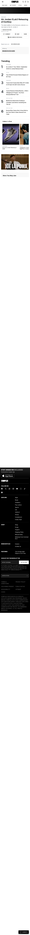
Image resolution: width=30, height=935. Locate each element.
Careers (17, 544)
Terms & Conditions (5, 582)
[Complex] (15, 2)
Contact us (18, 546)
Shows (17, 514)
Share (25, 34)
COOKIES (3, 591)
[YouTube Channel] (17, 488)
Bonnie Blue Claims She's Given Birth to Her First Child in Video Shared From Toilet (17, 112)
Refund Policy (19, 534)
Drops (16, 527)
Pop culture (18, 505)
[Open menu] (2, 1)
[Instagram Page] (13, 488)
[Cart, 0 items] (28, 2)
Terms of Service (15, 569)
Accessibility (5, 589)
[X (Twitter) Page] (5, 488)
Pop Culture (9, 98)
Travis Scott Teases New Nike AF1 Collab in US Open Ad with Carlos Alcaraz (17, 83)
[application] (15, 162)
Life (16, 509)
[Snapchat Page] (21, 488)
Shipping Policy (19, 532)
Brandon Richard (8, 51)
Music (7, 88)
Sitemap (18, 589)
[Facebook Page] (2, 488)
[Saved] (25, 1)
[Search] (23, 1)
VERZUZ (17, 512)
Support (17, 529)
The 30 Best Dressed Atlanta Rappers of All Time (17, 75)
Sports (17, 507)
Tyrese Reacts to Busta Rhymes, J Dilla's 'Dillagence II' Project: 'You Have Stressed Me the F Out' (17, 92)
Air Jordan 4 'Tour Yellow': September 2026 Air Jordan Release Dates (16, 67)
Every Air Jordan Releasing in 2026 (9, 148)
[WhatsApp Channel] (9, 488)
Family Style (18, 519)
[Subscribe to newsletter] (24, 562)
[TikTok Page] (24, 488)
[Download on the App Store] (7, 475)
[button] (15, 575)
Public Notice (20, 586)
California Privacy (7, 586)
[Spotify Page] (2, 492)
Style (7, 72)
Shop (16, 524)
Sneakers (3, 17)
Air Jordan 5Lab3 (15, 44)
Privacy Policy (4, 569)
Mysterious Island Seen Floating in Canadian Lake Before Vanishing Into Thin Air (16, 102)
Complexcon (18, 517)
